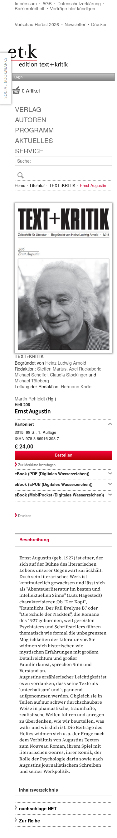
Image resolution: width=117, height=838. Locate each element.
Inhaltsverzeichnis (38, 790)
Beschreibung (34, 539)
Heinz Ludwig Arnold (65, 362)
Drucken (99, 24)
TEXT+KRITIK (62, 185)
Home (20, 185)
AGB (47, 3)
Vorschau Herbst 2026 (37, 24)
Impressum (26, 3)
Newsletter (75, 24)
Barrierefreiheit (29, 8)
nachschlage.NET (38, 808)
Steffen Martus (51, 368)
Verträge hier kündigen (72, 8)
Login (18, 77)
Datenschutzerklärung (79, 3)
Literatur (37, 185)
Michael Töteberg (32, 380)
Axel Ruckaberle (85, 368)
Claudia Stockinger (68, 374)
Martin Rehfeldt (30, 398)
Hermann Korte (76, 386)
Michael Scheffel (31, 374)
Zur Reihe (29, 820)
